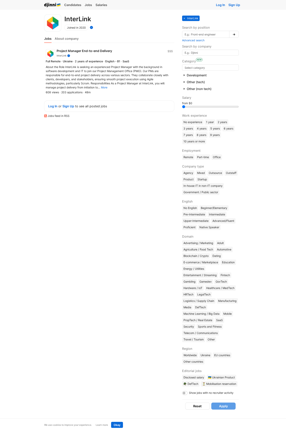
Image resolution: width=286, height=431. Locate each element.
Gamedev (205, 281)
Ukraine (205, 355)
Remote (188, 157)
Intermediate (217, 214)
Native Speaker (209, 227)
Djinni (52, 5)
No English (190, 208)
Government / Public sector (200, 192)
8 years (201, 135)
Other (211, 339)
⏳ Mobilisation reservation (219, 383)
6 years (228, 128)
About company (67, 39)
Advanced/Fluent (223, 220)
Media (187, 307)
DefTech (200, 307)
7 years (188, 135)
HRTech (188, 294)
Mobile (227, 313)
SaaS (219, 320)
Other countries (193, 361)
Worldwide (190, 355)
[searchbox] (210, 67)
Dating (216, 255)
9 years (215, 135)
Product (188, 179)
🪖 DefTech (190, 383)
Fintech (225, 275)
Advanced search (193, 40)
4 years (201, 128)
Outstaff (231, 173)
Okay (117, 425)
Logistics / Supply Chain (198, 300)
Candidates (72, 5)
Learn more (102, 424)
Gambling (189, 281)
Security (188, 326)
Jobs (88, 5)
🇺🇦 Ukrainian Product (221, 377)
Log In (220, 5)
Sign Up (234, 5)
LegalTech (204, 294)
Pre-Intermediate (194, 214)
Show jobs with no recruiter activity (211, 392)
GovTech (221, 281)
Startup (202, 179)
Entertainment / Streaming (200, 275)
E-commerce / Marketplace (200, 262)
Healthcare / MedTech (220, 288)
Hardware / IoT (192, 288)
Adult (220, 243)
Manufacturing (227, 300)
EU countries (222, 355)
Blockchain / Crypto (196, 255)
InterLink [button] (192, 18)
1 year (210, 122)
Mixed (201, 173)
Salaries (101, 5)
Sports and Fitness (210, 326)
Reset (197, 406)
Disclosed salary (193, 377)
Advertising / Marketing (198, 243)
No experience (192, 122)
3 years (188, 128)
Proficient (189, 227)
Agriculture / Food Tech (198, 249)
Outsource (215, 173)
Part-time (203, 157)
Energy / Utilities (193, 268)
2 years (222, 122)
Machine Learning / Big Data (201, 313)
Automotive (224, 249)
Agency (188, 173)
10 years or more (194, 141)
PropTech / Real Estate (197, 320)
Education (228, 262)
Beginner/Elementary (214, 208)
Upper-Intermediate (196, 220)
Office (217, 157)
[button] (104, 87)
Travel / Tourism (193, 339)
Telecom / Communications (200, 333)
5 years (215, 128)
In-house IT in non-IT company (203, 185)
